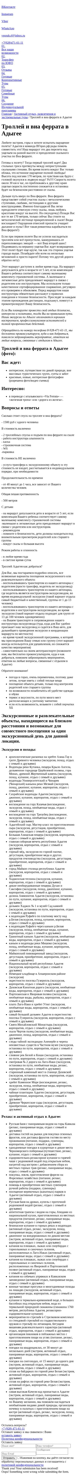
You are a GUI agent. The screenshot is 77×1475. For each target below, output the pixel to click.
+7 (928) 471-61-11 (13, 1428)
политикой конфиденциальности (22, 1465)
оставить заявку (11, 1435)
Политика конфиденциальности (21, 1438)
